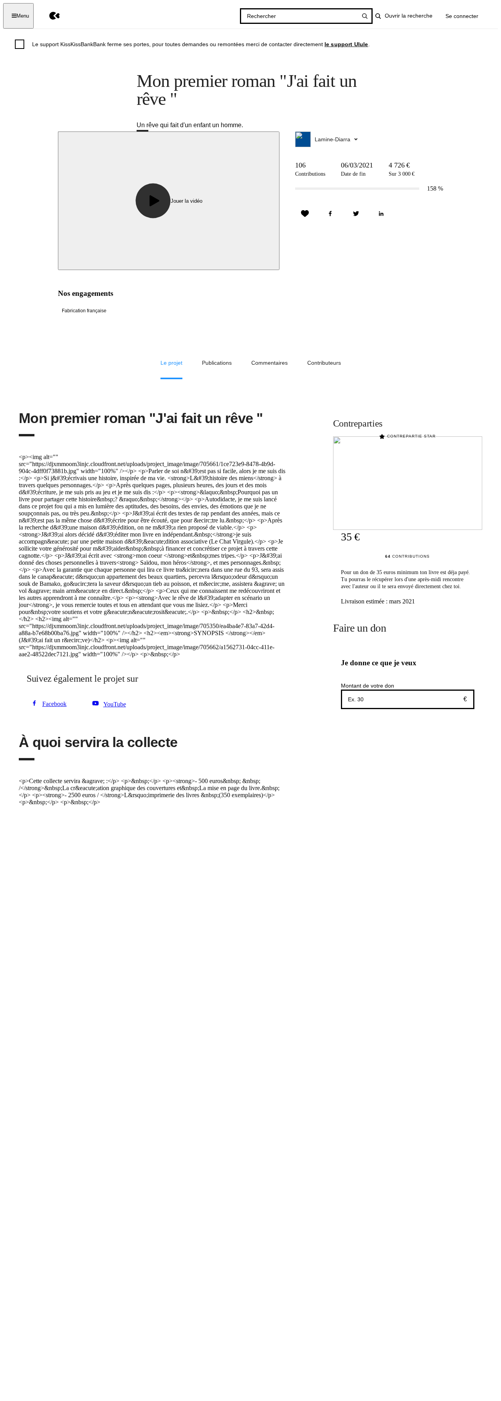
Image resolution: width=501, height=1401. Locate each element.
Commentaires (269, 363)
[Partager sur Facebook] (330, 213)
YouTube (114, 704)
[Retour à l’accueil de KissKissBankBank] (49, 16)
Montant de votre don (367, 685)
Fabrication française (84, 310)
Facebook (54, 703)
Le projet (171, 363)
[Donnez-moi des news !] (305, 213)
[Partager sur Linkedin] (381, 213)
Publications (217, 363)
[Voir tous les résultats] (365, 16)
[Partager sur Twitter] (356, 213)
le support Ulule (346, 44)
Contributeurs (324, 363)
